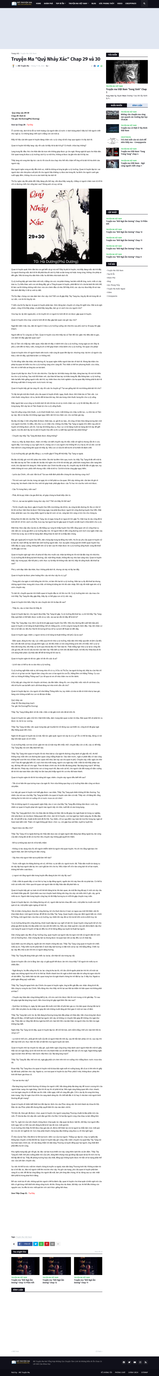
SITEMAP (144, 1372)
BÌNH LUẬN (137, 105)
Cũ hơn (98, 1351)
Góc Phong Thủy (113, 285)
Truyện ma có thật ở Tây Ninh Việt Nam (134, 129)
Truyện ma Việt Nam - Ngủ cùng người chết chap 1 (133, 164)
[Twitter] (98, 66)
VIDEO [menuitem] (119, 3)
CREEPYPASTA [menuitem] (131, 3)
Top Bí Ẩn (111, 274)
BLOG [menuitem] (94, 3)
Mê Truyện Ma (24, 1372)
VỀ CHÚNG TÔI (106, 1372)
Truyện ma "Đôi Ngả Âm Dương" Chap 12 (53, 1281)
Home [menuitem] (38, 3)
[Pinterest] (46, 1244)
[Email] (52, 1244)
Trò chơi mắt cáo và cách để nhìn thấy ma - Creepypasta (133, 141)
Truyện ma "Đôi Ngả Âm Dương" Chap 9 (124, 257)
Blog (109, 281)
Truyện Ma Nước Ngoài (116, 289)
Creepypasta (112, 296)
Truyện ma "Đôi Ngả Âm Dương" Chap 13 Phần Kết (22, 1281)
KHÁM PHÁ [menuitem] (48, 3)
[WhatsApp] (101, 66)
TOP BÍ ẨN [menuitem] (60, 3)
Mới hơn (16, 1351)
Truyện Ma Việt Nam (28, 53)
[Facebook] (95, 66)
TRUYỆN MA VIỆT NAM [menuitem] (78, 3)
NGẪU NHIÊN (116, 105)
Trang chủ (15, 53)
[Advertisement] (79, 28)
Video (109, 292)
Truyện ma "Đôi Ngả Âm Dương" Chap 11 (85, 1281)
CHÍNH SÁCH (133, 1372)
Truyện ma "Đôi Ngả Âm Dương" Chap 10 (124, 248)
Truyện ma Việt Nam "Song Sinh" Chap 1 (126, 91)
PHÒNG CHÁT (120, 1372)
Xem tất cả (98, 1252)
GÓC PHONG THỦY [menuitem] (106, 3)
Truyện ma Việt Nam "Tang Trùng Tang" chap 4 (133, 152)
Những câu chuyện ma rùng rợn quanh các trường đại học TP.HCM (134, 117)
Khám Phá (111, 278)
